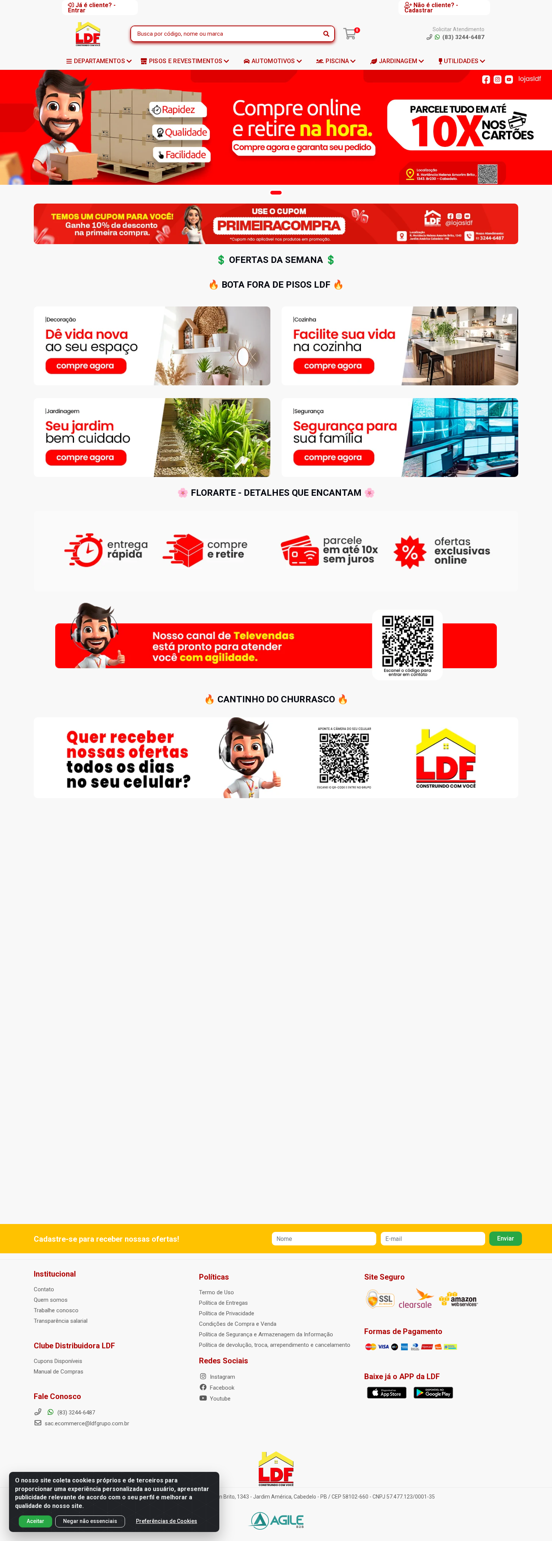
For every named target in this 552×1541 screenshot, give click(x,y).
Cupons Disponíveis (58, 1361)
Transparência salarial (60, 1321)
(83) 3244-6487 (75, 1412)
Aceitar (35, 1521)
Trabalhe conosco (56, 1310)
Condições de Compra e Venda (237, 1324)
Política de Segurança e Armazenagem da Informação (266, 1334)
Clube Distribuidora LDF (74, 1345)
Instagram (221, 1376)
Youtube (219, 1398)
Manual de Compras (58, 1371)
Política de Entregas (223, 1303)
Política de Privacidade (226, 1313)
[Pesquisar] (326, 33)
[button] (276, 193)
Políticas (214, 1276)
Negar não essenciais (90, 1521)
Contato (44, 1289)
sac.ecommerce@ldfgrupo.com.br (87, 1423)
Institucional (55, 1273)
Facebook (221, 1387)
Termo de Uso (216, 1292)
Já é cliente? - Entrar (92, 7)
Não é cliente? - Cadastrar (431, 7)
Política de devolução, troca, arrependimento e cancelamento (274, 1345)
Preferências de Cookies (166, 1521)
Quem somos (51, 1299)
